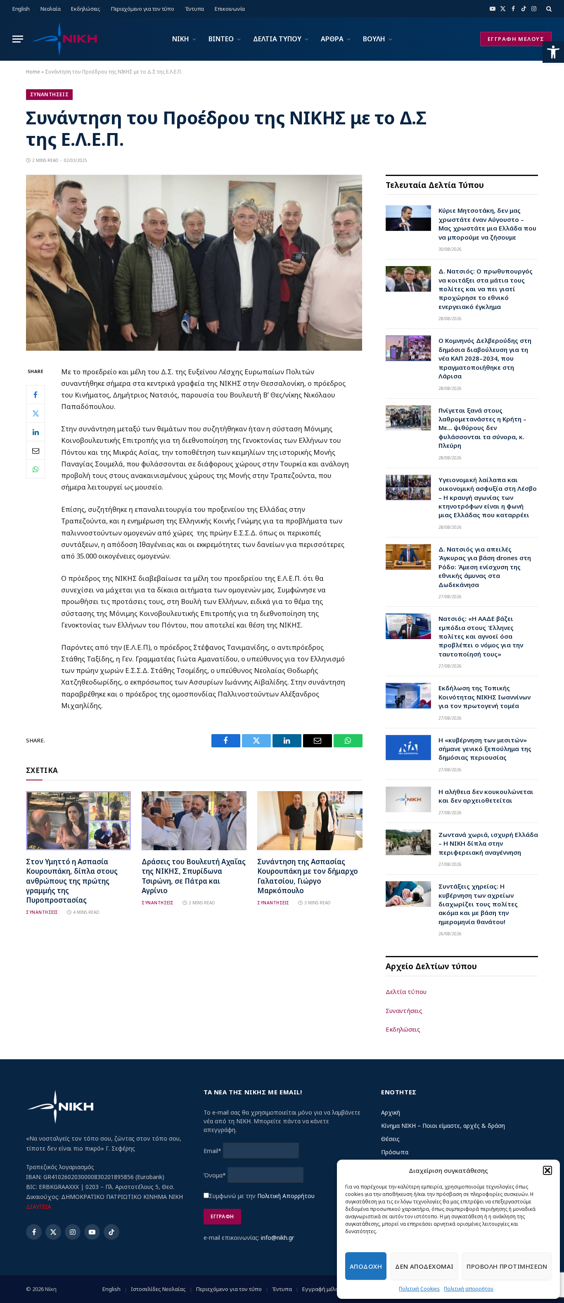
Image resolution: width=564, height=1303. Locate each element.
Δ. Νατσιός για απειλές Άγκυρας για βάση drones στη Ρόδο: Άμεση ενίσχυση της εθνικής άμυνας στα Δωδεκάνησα (484, 567)
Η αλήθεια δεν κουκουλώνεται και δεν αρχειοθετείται (485, 795)
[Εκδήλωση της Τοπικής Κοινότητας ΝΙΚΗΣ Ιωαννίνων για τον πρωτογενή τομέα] (408, 696)
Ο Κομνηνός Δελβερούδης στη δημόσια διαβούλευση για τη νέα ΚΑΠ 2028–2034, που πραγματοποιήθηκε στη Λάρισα (484, 358)
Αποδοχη (366, 1266)
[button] (553, 52)
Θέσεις (390, 1139)
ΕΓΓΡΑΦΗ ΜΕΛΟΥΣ (516, 39)
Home (33, 71)
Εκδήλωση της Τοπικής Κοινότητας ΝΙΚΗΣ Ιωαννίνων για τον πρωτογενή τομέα (484, 697)
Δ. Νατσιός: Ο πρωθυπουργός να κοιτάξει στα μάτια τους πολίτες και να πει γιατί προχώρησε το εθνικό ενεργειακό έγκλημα (485, 289)
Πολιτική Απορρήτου (286, 1196)
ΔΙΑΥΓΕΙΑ (38, 1206)
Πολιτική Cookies (419, 1288)
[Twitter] (35, 413)
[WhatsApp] (35, 468)
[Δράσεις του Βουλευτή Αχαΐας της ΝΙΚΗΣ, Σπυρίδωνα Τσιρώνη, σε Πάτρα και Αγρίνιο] (194, 820)
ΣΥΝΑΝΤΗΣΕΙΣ (49, 94)
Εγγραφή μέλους (323, 1289)
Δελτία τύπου (406, 991)
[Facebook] (35, 394)
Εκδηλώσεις (85, 8)
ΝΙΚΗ (180, 38)
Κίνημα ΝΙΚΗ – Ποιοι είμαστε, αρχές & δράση (443, 1125)
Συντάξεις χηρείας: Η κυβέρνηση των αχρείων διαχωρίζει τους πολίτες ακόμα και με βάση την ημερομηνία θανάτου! (478, 904)
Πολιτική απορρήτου (468, 1288)
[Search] (548, 8)
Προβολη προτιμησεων (507, 1266)
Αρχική (390, 1112)
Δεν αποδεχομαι (424, 1266)
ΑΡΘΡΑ (332, 38)
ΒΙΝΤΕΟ (221, 38)
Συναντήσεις (404, 1010)
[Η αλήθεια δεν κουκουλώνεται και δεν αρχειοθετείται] (408, 799)
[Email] (35, 450)
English (21, 8)
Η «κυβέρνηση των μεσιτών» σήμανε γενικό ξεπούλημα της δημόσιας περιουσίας (484, 749)
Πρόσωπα (394, 1152)
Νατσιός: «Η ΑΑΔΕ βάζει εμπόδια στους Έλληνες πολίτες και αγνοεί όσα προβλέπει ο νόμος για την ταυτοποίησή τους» (480, 636)
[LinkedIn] (35, 431)
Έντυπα (194, 8)
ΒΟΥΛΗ (374, 38)
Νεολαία (50, 8)
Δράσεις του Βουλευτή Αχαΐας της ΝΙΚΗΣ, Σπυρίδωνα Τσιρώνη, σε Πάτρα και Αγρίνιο (194, 876)
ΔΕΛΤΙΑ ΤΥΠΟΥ (277, 38)
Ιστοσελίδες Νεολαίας (158, 1289)
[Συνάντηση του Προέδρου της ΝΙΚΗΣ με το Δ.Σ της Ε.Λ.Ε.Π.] (194, 348)
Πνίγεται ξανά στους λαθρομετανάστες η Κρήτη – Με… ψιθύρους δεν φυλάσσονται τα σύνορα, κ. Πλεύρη (482, 428)
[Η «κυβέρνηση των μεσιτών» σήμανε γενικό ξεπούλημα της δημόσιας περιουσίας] (408, 748)
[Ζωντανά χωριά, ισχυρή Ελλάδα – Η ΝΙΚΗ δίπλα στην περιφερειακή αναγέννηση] (408, 842)
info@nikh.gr (277, 1237)
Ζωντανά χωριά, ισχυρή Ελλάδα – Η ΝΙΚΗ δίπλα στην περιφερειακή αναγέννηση (488, 843)
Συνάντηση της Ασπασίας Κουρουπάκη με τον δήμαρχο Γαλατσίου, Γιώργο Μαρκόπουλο (307, 876)
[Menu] (17, 39)
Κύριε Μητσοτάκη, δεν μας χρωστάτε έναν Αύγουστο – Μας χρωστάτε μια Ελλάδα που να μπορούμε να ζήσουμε (487, 223)
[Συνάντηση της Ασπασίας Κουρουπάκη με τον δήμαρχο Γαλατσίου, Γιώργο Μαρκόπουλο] (309, 820)
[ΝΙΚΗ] (64, 39)
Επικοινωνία (230, 8)
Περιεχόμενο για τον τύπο (142, 8)
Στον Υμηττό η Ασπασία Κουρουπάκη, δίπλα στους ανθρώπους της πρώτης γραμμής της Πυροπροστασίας (72, 880)
